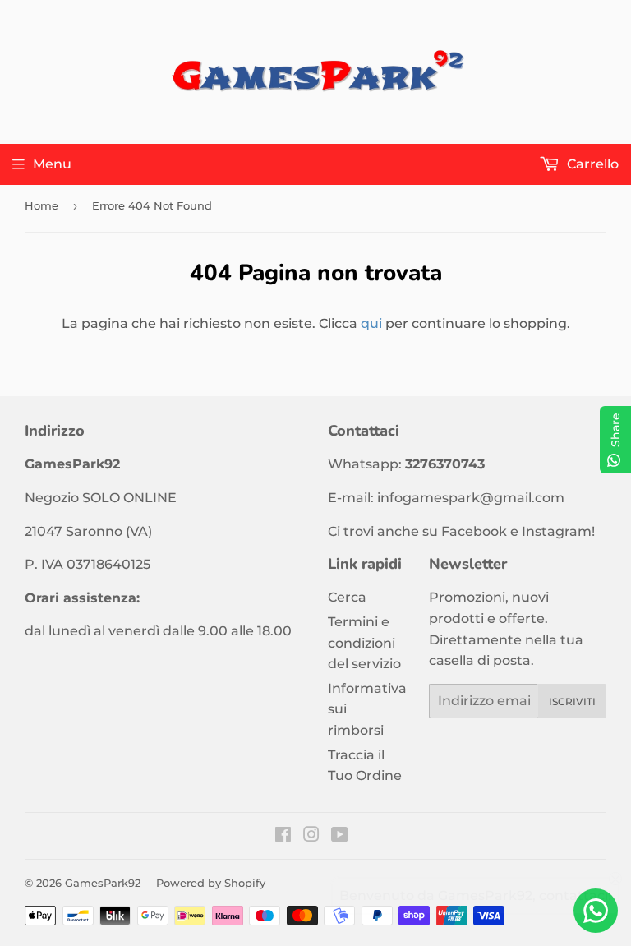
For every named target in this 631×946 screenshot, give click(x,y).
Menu (52, 164)
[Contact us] (595, 910)
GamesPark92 (102, 882)
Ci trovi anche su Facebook (417, 531)
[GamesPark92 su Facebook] (283, 836)
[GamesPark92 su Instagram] (311, 836)
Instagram (557, 531)
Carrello (591, 164)
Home (41, 205)
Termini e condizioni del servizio (364, 642)
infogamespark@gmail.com (470, 497)
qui (371, 323)
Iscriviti (572, 701)
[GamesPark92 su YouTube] (339, 836)
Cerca (347, 597)
